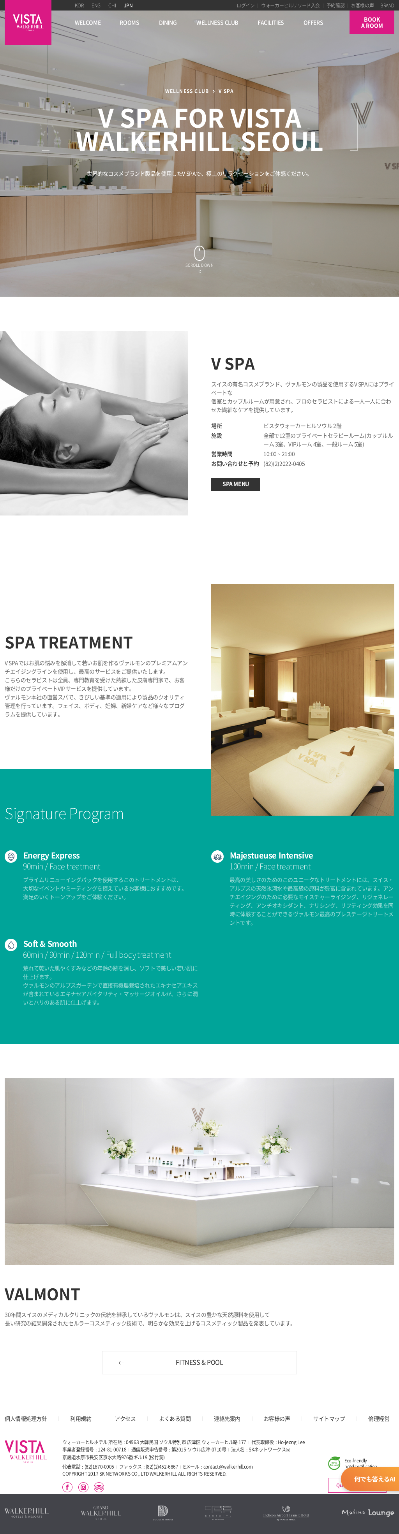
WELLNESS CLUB (217, 22)
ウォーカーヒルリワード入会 (290, 5)
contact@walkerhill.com (228, 1466)
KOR (79, 5)
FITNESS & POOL (199, 1362)
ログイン (245, 5)
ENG (96, 5)
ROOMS (129, 22)
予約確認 (335, 5)
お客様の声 (362, 5)
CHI (112, 5)
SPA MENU (235, 483)
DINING (168, 22)
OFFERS (313, 22)
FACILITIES (271, 22)
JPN (128, 5)
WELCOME (88, 22)
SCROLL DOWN (199, 265)
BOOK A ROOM (372, 22)
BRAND (387, 5)
